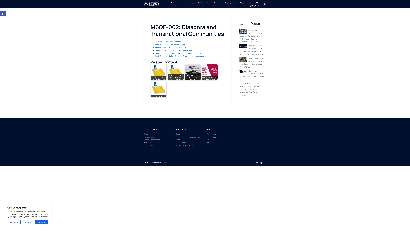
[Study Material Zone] (151, 4)
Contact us (148, 145)
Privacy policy (150, 137)
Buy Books (249, 3)
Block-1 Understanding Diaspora (168, 42)
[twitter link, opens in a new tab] (265, 162)
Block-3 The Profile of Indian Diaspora (170, 47)
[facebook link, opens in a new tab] (257, 162)
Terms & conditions (152, 140)
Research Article (213, 142)
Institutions (216, 3)
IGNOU (240, 3)
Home (173, 3)
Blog (257, 3)
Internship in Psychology (186, 3)
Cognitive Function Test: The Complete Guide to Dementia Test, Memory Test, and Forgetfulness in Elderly (251, 36)
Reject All (28, 222)
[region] (27, 215)
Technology (211, 137)
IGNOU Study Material (184, 145)
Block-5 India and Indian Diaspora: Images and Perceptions (178, 53)
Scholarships (202, 3)
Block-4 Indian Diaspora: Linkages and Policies (174, 50)
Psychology (211, 134)
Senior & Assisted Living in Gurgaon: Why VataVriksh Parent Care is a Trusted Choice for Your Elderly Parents (250, 89)
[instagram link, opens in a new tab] (261, 162)
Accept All (41, 222)
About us (147, 142)
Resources (229, 3)
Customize (14, 222)
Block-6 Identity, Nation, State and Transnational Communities (180, 56)
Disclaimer (148, 134)
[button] (3, 13)
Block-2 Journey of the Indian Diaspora (170, 45)
